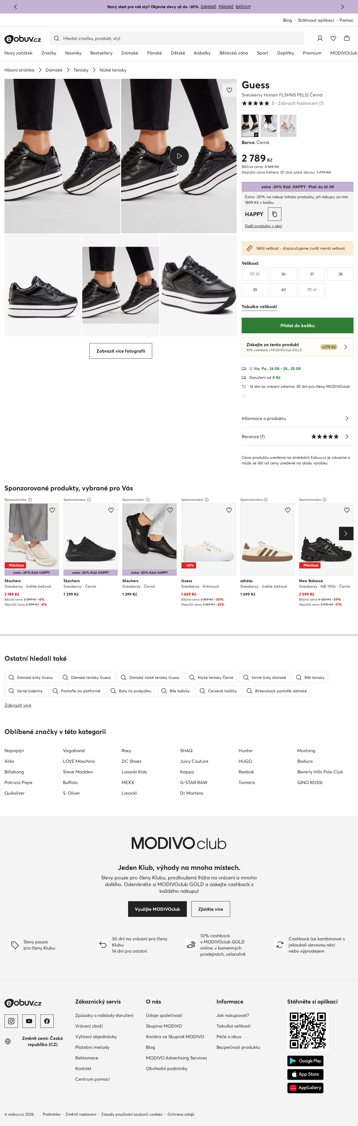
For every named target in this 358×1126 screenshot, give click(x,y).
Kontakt (83, 1068)
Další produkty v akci (263, 225)
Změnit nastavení (80, 1114)
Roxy (126, 750)
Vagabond (74, 750)
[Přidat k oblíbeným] (230, 90)
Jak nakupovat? (232, 1015)
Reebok (246, 772)
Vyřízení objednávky (96, 1036)
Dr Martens (191, 793)
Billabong (14, 772)
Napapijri (14, 750)
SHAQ (186, 750)
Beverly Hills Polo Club (320, 772)
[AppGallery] (305, 1088)
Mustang (306, 750)
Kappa (187, 772)
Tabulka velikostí (233, 1026)
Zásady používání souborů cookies (131, 1114)
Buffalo (70, 782)
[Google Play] (305, 1061)
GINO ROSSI (309, 782)
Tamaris (247, 782)
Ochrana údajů (181, 1114)
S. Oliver (71, 793)
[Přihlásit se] (320, 38)
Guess (256, 85)
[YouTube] (29, 1021)
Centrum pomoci (92, 1079)
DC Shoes (132, 761)
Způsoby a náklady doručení (104, 1015)
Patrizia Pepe (18, 782)
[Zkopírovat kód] (274, 214)
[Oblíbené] (333, 38)
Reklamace (86, 1058)
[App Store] (305, 1074)
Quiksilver (14, 793)
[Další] (342, 6)
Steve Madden (78, 772)
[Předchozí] (15, 6)
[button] (62, 156)
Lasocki (129, 793)
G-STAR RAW (193, 782)
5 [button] (283, 103)
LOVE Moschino (79, 761)
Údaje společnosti (164, 1015)
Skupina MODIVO (164, 1026)
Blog (287, 20)
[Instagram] (11, 1021)
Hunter (246, 750)
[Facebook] (47, 1021)
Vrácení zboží (89, 1026)
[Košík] (347, 38)
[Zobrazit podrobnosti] (347, 418)
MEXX (128, 782)
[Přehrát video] (179, 156)
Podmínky (51, 1114)
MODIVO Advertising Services (176, 1058)
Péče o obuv (228, 1036)
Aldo (9, 761)
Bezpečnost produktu (238, 1047)
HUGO (245, 761)
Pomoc (347, 20)
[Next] (346, 533)
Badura (305, 761)
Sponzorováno (15, 499)
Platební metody (92, 1047)
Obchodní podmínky (166, 1068)
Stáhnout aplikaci (316, 20)
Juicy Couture (194, 761)
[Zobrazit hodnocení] (347, 436)
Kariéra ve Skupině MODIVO (175, 1036)
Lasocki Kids (134, 772)
